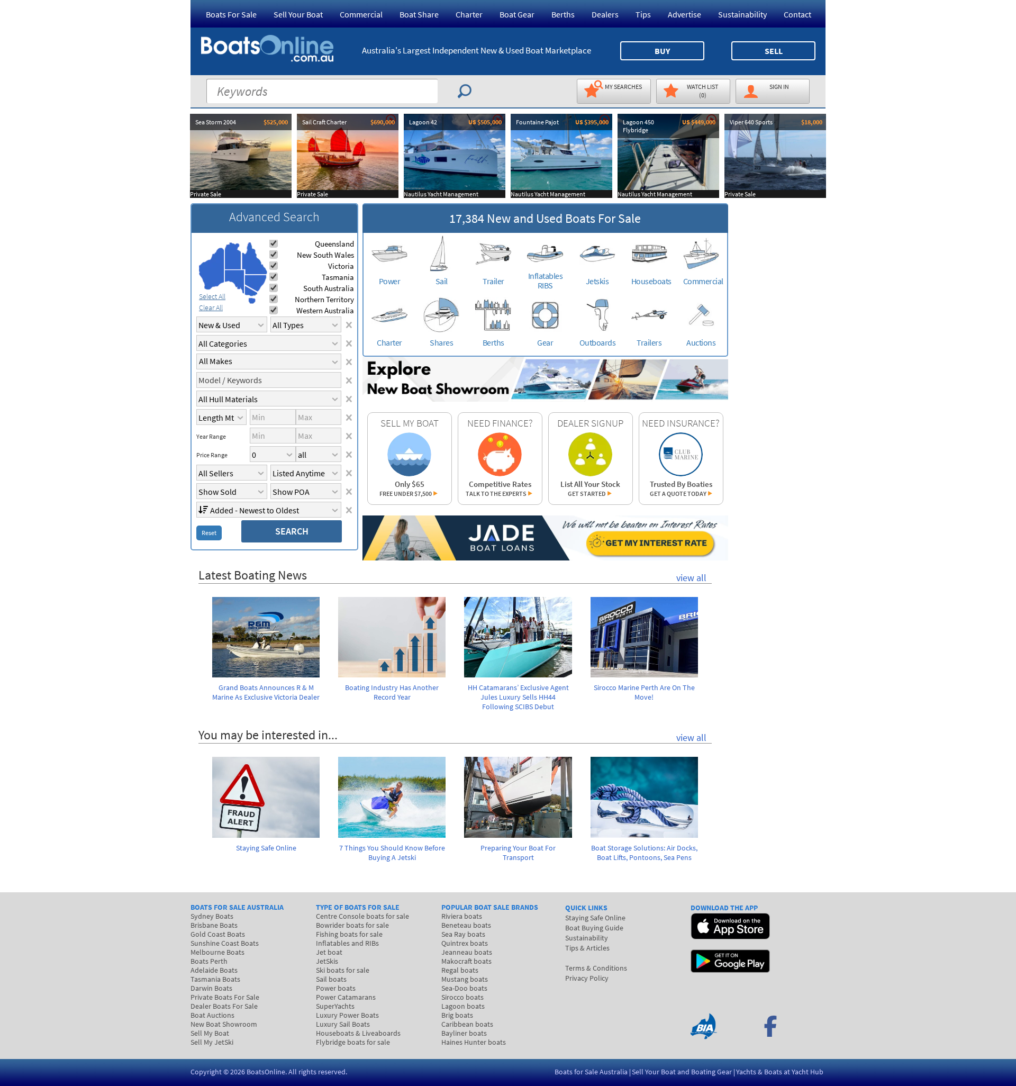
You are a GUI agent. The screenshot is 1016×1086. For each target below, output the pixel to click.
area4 (254, 258)
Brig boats (457, 1015)
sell (774, 51)
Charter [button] (469, 14)
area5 (255, 283)
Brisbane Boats (214, 925)
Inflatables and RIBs (347, 943)
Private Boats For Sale (224, 997)
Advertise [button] (684, 14)
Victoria (341, 266)
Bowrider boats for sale (352, 925)
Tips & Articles (587, 948)
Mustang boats (464, 979)
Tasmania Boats (215, 979)
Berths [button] (563, 14)
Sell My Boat (209, 1033)
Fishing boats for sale (349, 934)
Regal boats (459, 970)
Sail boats (331, 979)
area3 (234, 282)
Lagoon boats (463, 1006)
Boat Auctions (212, 1015)
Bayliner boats (464, 1033)
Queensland (334, 244)
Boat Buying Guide (594, 928)
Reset (209, 533)
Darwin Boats (211, 988)
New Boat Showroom (223, 1024)
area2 (233, 255)
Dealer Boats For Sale (224, 1006)
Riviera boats (461, 916)
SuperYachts (335, 1006)
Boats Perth (209, 961)
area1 (211, 269)
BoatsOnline (266, 1071)
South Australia (328, 288)
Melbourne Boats (217, 952)
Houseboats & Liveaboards (358, 1033)
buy (662, 51)
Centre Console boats (362, 916)
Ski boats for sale (342, 970)
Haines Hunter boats (473, 1042)
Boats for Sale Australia (591, 1071)
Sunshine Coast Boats (224, 943)
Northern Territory (324, 299)
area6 (251, 290)
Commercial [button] (361, 14)
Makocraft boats (466, 961)
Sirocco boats (462, 997)
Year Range (211, 436)
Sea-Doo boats (464, 988)
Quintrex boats (464, 943)
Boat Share (419, 14)
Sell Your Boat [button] (298, 14)
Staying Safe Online (595, 917)
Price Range (212, 455)
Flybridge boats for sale (353, 1042)
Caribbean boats (467, 1024)
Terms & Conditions (596, 968)
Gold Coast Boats (217, 934)
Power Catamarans (346, 997)
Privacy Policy (587, 978)
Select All (212, 296)
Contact (797, 14)
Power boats (336, 988)
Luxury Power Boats (347, 1015)
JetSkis (327, 961)
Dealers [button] (605, 14)
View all (691, 577)
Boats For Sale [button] (231, 14)
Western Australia (325, 310)
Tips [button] (643, 14)
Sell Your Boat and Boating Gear (682, 1071)
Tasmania (338, 277)
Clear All (211, 307)
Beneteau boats (466, 925)
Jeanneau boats (466, 952)
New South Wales (325, 255)
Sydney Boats (211, 916)
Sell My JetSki (211, 1042)
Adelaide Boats (214, 970)
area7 (252, 300)
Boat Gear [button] (517, 14)
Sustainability (742, 14)
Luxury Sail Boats (343, 1024)
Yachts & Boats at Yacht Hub (779, 1071)
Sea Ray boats (463, 934)
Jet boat (329, 952)
